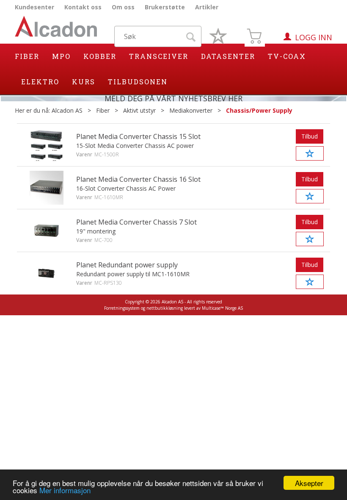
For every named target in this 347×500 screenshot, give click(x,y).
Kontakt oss (83, 7)
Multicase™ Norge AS (222, 308)
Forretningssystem (122, 308)
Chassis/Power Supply (259, 110)
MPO (61, 56)
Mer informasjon (65, 490)
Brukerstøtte (165, 7)
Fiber (27, 56)
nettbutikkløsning (164, 308)
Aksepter (309, 483)
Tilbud (309, 136)
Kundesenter (34, 7)
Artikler (206, 7)
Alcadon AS (67, 110)
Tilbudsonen (138, 81)
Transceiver (158, 56)
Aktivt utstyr (139, 110)
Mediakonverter (190, 110)
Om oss (123, 7)
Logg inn (313, 37)
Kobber (99, 56)
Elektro (40, 81)
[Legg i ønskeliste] (310, 153)
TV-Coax (287, 56)
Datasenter (228, 56)
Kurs (83, 81)
